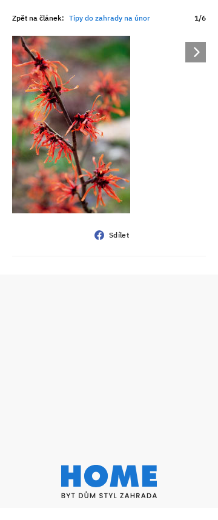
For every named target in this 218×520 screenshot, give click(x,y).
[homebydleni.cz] (109, 481)
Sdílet (119, 234)
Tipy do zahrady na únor (109, 17)
